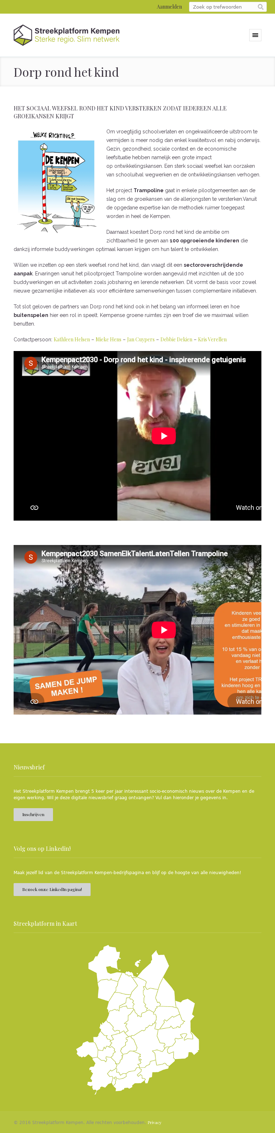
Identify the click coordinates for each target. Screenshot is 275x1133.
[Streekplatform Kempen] (67, 35)
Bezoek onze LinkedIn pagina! (52, 889)
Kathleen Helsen (72, 339)
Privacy (154, 1122)
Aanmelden (169, 6)
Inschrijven (33, 814)
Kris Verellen (212, 339)
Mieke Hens (108, 339)
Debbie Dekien (176, 339)
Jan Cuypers (141, 339)
